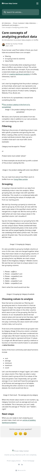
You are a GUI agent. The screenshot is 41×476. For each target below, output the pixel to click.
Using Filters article (21, 179)
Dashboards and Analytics (10, 25)
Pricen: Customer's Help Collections (24, 23)
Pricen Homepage (28, 461)
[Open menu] (37, 3)
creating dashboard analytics (19, 74)
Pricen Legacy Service (14, 461)
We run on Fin (22, 470)
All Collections (6, 23)
